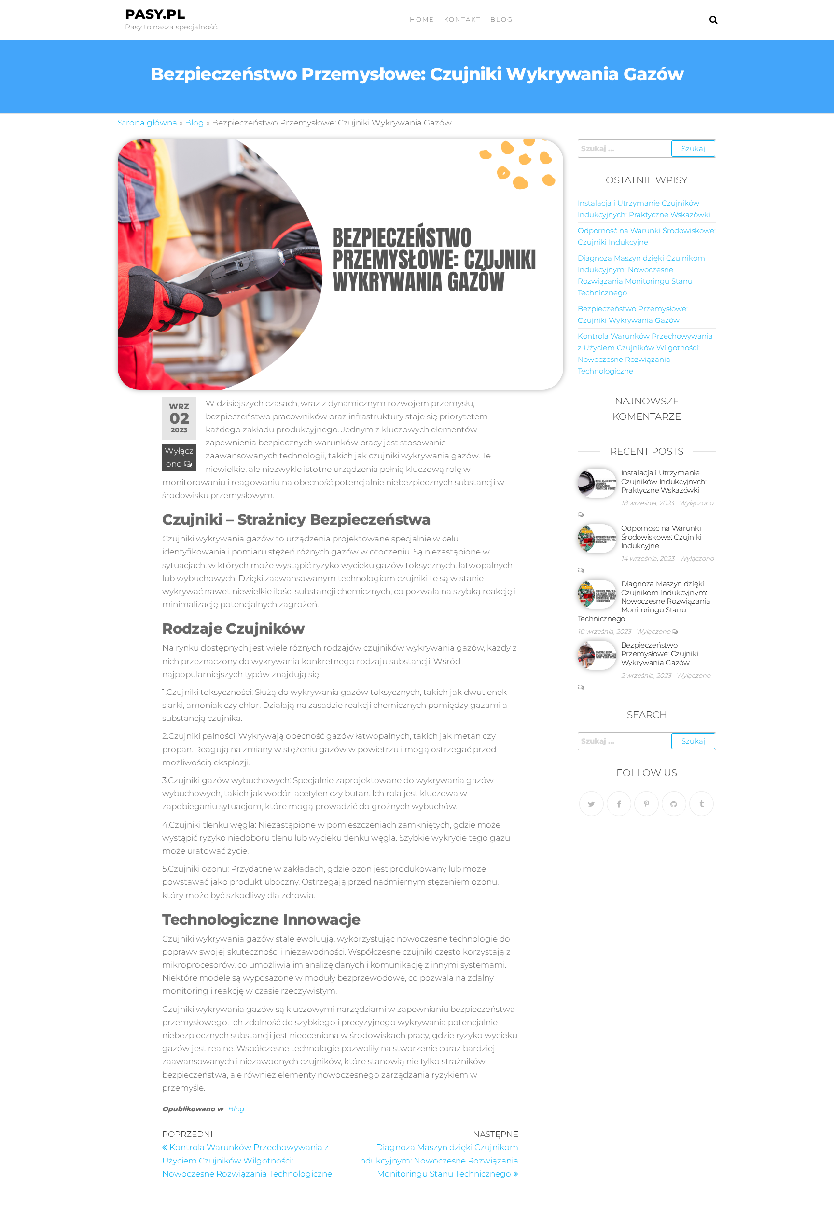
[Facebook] (619, 803)
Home (422, 19)
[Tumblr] (701, 803)
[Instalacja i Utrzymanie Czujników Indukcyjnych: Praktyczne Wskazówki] (597, 482)
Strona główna (147, 122)
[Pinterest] (646, 803)
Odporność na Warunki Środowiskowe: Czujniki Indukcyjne (661, 537)
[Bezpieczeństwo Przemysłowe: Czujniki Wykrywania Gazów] (597, 654)
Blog (501, 19)
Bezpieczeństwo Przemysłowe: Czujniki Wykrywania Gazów (660, 653)
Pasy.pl (155, 14)
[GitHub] (674, 803)
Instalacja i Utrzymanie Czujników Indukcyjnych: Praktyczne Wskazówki (664, 481)
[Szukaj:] (647, 148)
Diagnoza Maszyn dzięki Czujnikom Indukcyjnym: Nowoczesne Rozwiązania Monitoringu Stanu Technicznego (644, 601)
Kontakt (462, 19)
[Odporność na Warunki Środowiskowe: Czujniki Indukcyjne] (597, 537)
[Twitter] (591, 803)
